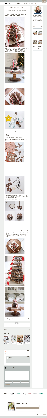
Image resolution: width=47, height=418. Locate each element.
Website (23, 382)
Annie (14, 11)
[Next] (29, 340)
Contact (32, 3)
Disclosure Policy (5, 414)
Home (15, 3)
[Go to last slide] (4, 340)
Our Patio (34, 36)
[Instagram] (38, 1)
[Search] (41, 26)
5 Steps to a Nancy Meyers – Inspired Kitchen (20, 343)
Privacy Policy (9, 414)
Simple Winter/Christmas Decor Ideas (25, 330)
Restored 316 (44, 414)
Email (14, 382)
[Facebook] (36, 1)
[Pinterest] (39, 1)
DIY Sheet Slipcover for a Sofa (40, 37)
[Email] (40, 1)
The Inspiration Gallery (6, 330)
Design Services (26, 3)
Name (6, 382)
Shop (29, 3)
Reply (27, 356)
